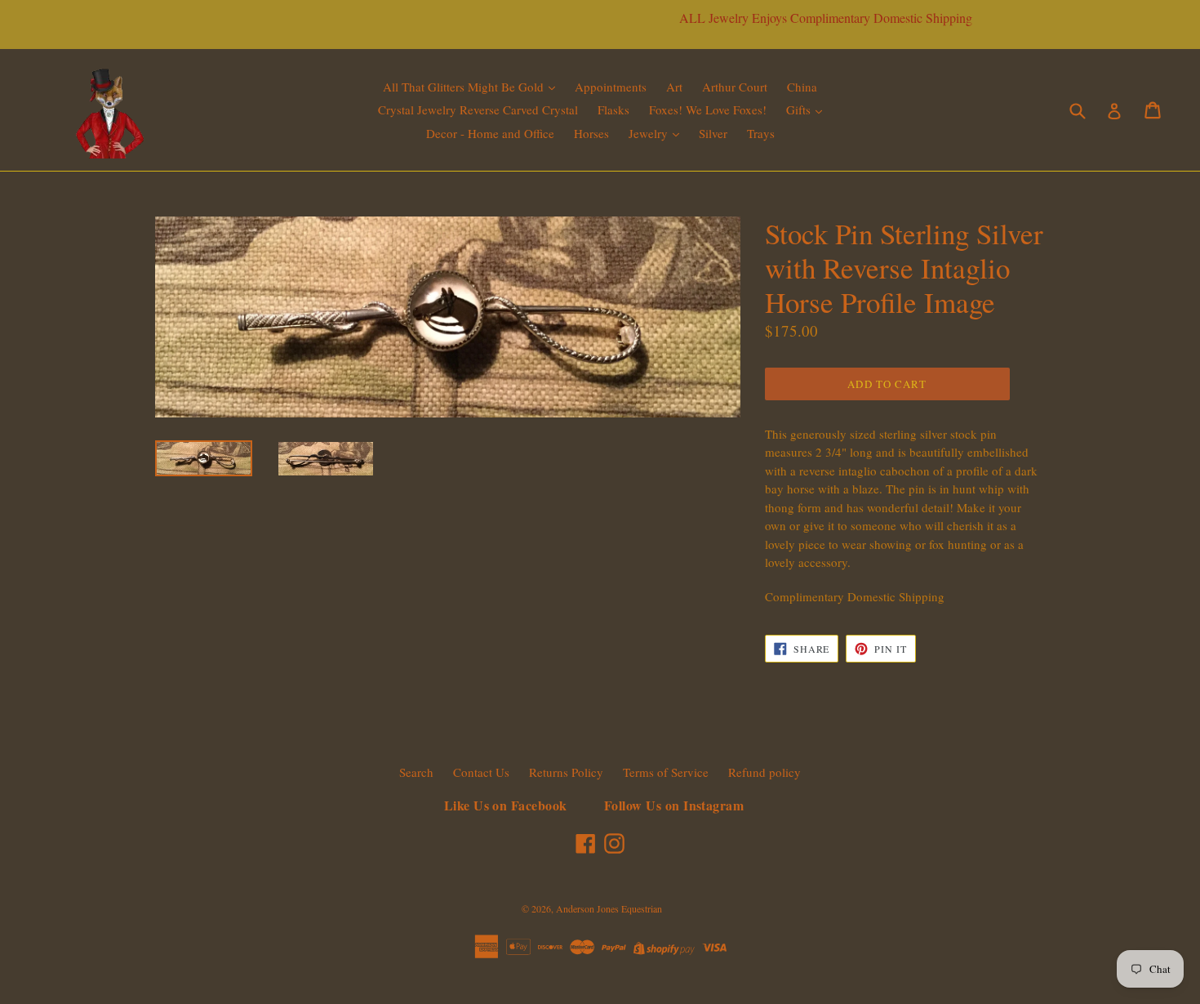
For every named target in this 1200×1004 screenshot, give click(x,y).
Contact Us (481, 772)
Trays (761, 133)
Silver (713, 133)
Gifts (800, 109)
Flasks (613, 109)
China (802, 86)
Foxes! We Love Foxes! (708, 109)
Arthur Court (734, 86)
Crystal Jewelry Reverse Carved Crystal (478, 109)
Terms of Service (666, 772)
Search (416, 772)
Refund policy (764, 772)
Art (674, 86)
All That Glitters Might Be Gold (465, 86)
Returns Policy (566, 772)
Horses (591, 133)
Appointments (611, 86)
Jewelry (650, 133)
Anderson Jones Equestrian (609, 908)
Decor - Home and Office (490, 133)
